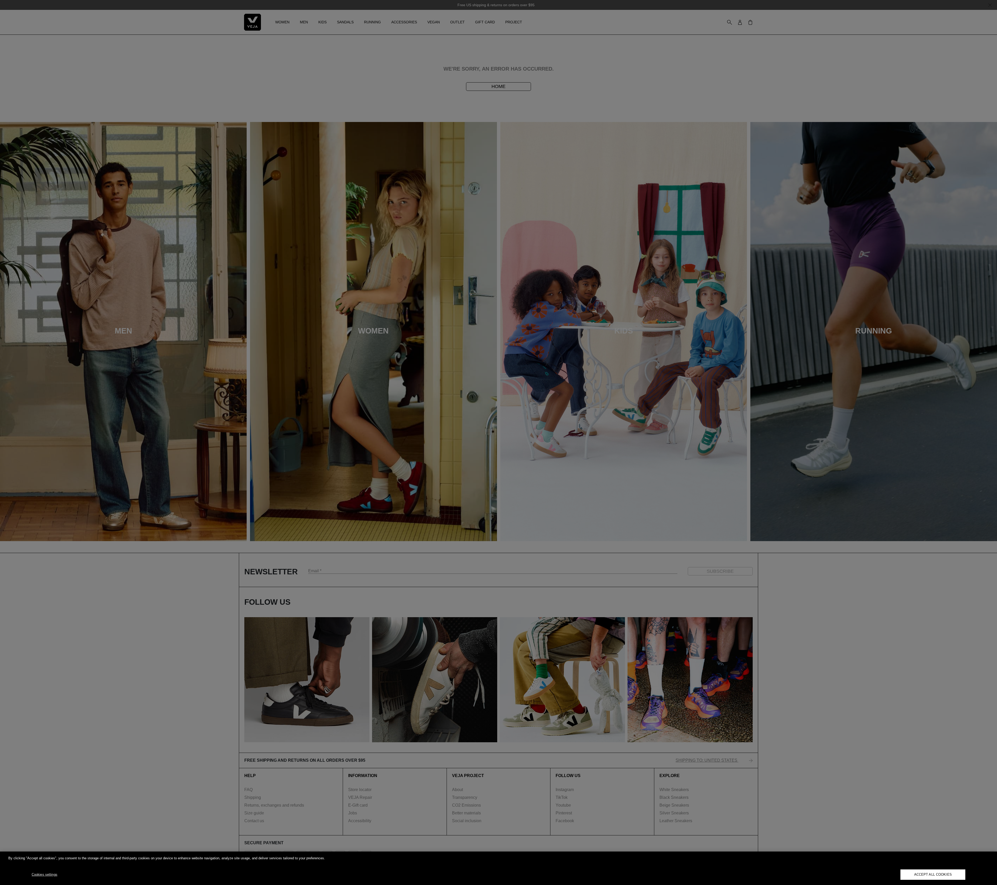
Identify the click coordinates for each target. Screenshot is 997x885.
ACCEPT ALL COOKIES (933, 874)
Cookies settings (44, 874)
